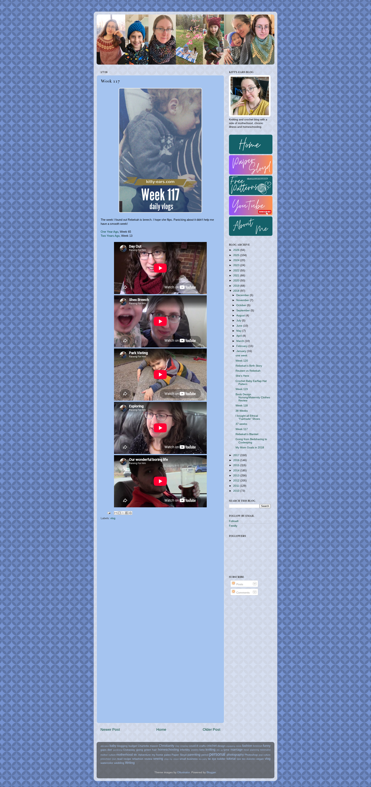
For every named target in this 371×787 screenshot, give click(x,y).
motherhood (124, 754)
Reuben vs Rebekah (248, 370)
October (241, 305)
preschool (105, 759)
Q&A (114, 759)
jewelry (195, 750)
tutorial (231, 758)
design (221, 745)
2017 (236, 455)
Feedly (233, 525)
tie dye (212, 758)
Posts (239, 584)
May (239, 330)
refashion (137, 758)
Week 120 (242, 360)
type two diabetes (246, 759)
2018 (236, 290)
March (240, 341)
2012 (236, 480)
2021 (236, 275)
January (241, 351)
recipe (127, 758)
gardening (117, 750)
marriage (237, 749)
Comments (243, 592)
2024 (236, 260)
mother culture (108, 755)
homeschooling (168, 749)
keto (202, 749)
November (243, 300)
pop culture (265, 755)
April (239, 335)
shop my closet (171, 759)
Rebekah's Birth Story (249, 365)
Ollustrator (183, 772)
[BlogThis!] (119, 513)
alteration (104, 746)
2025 (236, 255)
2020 (236, 280)
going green (143, 749)
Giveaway (129, 749)
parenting (193, 754)
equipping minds (233, 746)
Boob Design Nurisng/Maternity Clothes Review (253, 397)
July (239, 320)
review (148, 758)
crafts (202, 745)
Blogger (211, 772)
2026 (236, 250)
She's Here (242, 375)
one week (241, 355)
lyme (226, 749)
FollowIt (233, 521)
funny (267, 745)
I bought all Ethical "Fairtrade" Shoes (248, 417)
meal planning (251, 750)
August (241, 315)
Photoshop (251, 754)
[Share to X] (123, 513)
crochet (212, 745)
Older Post (211, 729)
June (239, 325)
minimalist (265, 750)
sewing (158, 758)
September (243, 310)
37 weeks (241, 423)
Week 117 (242, 429)
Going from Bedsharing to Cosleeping (251, 441)
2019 (236, 285)
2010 (236, 490)
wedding (119, 762)
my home (157, 754)
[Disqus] (160, 570)
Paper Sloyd (179, 754)
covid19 (193, 745)
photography (235, 754)
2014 (236, 470)
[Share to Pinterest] (130, 513)
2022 (236, 270)
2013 (236, 475)
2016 (236, 460)
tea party (203, 759)
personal (217, 754)
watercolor (106, 762)
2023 (236, 265)
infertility (185, 749)
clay (177, 746)
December (243, 295)
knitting (210, 749)
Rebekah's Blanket (247, 434)
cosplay (184, 746)
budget (132, 745)
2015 (236, 465)
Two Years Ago (110, 235)
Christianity (166, 745)
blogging (122, 745)
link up (220, 750)
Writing (130, 762)
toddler (221, 758)
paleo (167, 754)
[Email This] (116, 513)
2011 (236, 485)
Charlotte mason (148, 745)
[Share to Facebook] (127, 513)
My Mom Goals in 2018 (250, 447)
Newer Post (110, 729)
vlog (112, 518)
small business (189, 758)
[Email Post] (108, 512)
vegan (260, 758)
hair (154, 749)
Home (161, 729)
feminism (257, 746)
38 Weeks (242, 410)
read (120, 758)
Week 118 (242, 405)
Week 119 (242, 389)
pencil (204, 754)
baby (113, 745)
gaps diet (106, 749)
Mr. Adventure (142, 754)
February (242, 346)
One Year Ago (109, 231)
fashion (247, 745)
